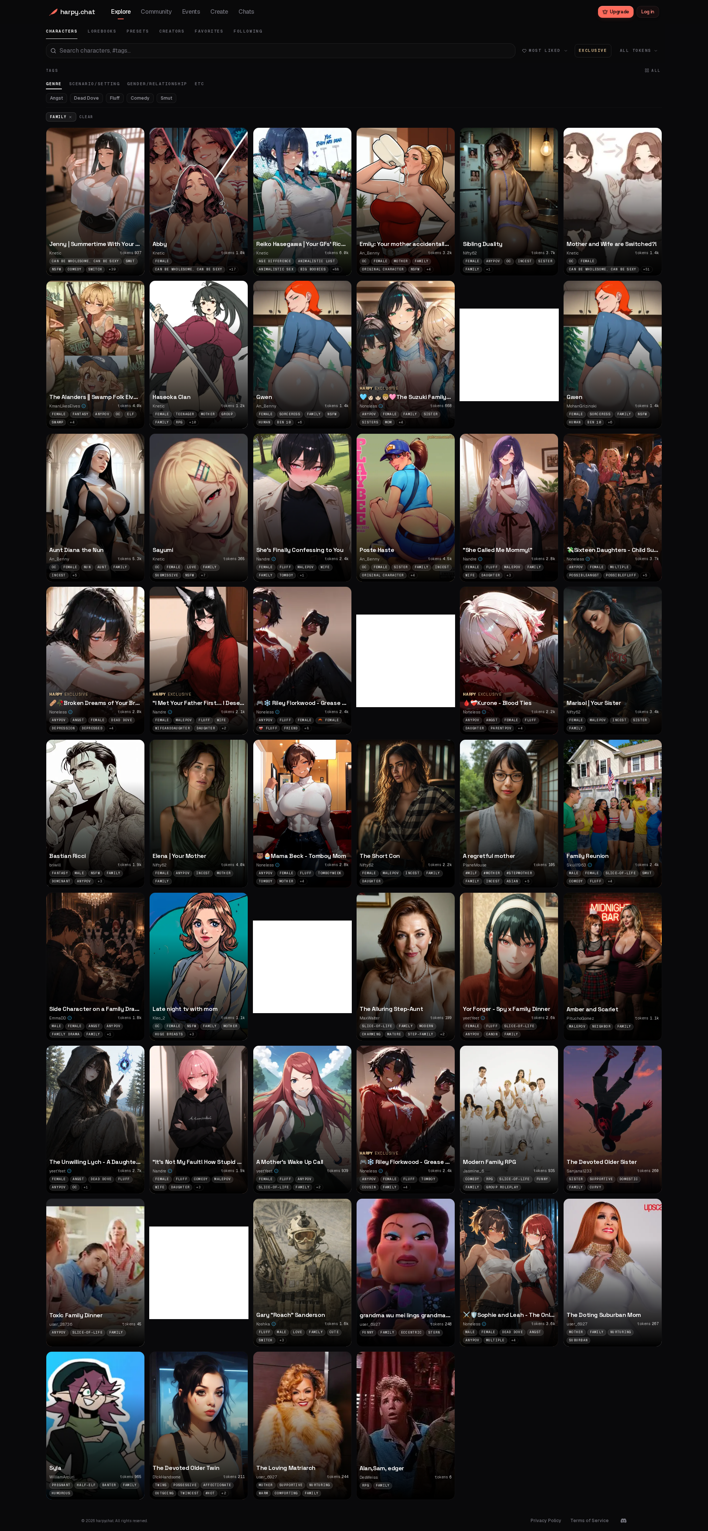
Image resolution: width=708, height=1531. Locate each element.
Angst (56, 98)
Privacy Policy (546, 1521)
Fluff (115, 98)
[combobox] (280, 50)
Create (219, 12)
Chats (246, 12)
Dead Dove (86, 98)
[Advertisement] (515, 355)
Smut (166, 98)
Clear (86, 116)
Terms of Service (589, 1521)
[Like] (134, 216)
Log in (647, 12)
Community (156, 12)
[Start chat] (134, 231)
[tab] (61, 31)
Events (191, 12)
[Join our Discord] (624, 1521)
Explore (120, 12)
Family (58, 116)
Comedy (140, 98)
